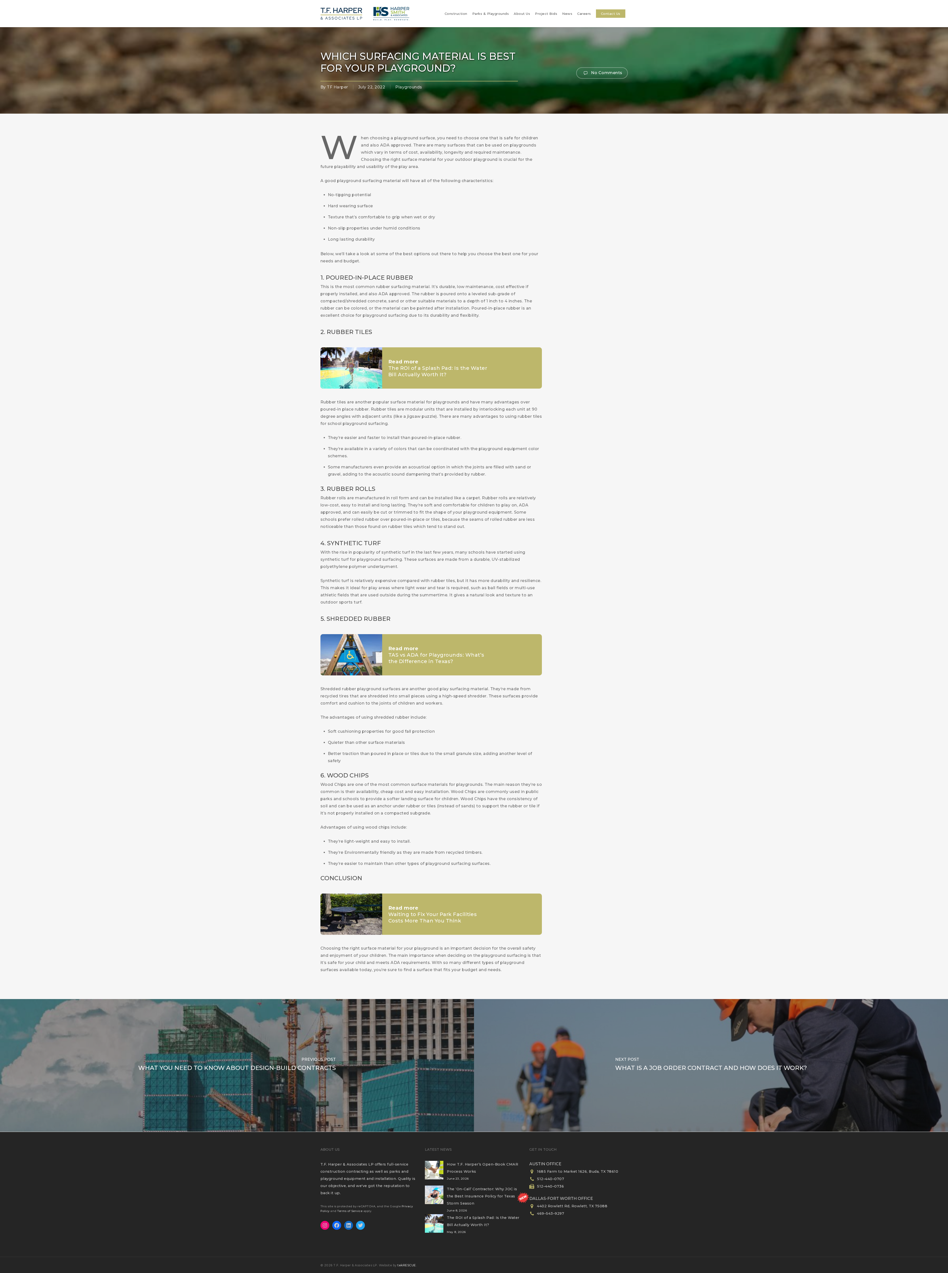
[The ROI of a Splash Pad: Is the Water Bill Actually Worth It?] (434, 1226)
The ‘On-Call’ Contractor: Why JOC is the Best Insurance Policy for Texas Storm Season (482, 1196)
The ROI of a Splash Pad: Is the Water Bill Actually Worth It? (483, 1221)
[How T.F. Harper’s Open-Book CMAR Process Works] (434, 1173)
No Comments (606, 72)
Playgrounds (408, 87)
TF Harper (337, 87)
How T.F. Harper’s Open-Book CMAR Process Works (482, 1168)
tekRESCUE (406, 1265)
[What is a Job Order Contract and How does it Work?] (711, 1065)
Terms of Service (349, 1211)
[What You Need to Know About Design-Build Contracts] (237, 1065)
